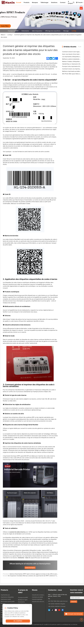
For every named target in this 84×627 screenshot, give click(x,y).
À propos (70, 2)
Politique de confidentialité (34, 624)
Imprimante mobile (6, 599)
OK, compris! (18, 621)
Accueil (18, 2)
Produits (26, 2)
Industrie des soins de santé (38, 601)
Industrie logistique (37, 599)
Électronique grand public (8, 601)
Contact (62, 2)
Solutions (54, 2)
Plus (79, 46)
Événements (25, 31)
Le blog (74, 31)
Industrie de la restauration (38, 595)
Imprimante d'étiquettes (7, 597)
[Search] (73, 2)
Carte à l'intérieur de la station (67, 624)
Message (66, 31)
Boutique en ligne (22, 599)
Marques (35, 2)
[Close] (30, 606)
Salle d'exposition (37, 31)
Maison (3, 34)
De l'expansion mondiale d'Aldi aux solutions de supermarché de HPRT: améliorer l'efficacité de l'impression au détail (42, 576)
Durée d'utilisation (50, 624)
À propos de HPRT (13, 31)
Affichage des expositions (52, 31)
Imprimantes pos (5, 595)
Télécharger (44, 2)
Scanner (3, 603)
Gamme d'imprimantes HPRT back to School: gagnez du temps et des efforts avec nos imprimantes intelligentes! (42, 574)
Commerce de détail (37, 597)
